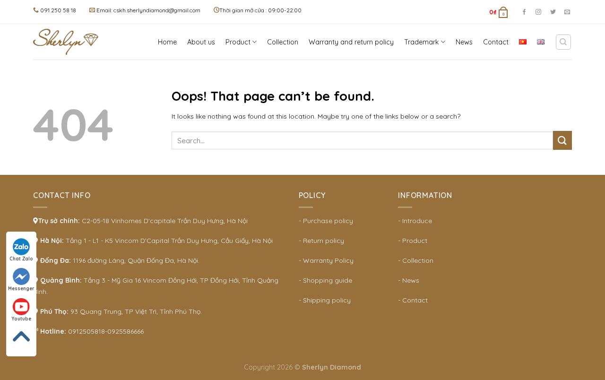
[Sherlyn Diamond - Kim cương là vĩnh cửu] (68, 42)
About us (201, 42)
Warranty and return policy (351, 42)
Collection (282, 42)
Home (167, 42)
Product (238, 42)
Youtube (21, 319)
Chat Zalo (21, 259)
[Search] (563, 42)
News (464, 42)
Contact (496, 42)
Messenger (21, 288)
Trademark (421, 42)
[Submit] (562, 140)
